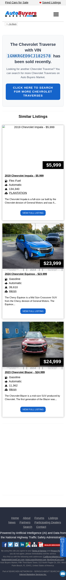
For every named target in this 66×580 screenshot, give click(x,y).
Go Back (12, 24)
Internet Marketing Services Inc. (33, 574)
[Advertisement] (33, 459)
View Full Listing (33, 213)
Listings (53, 518)
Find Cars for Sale (16, 2)
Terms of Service (39, 551)
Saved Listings (51, 2)
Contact (41, 526)
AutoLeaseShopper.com (35, 560)
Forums (39, 518)
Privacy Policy (57, 551)
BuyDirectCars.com (55, 560)
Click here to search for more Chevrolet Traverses (33, 91)
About (26, 518)
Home (15, 518)
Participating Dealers (47, 522)
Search (27, 526)
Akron (12, 291)
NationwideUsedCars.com (13, 560)
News (12, 522)
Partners (25, 522)
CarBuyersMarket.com (53, 557)
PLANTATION (18, 192)
